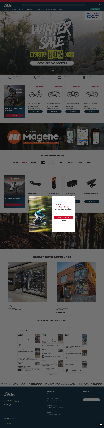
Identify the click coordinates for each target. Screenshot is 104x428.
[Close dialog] (74, 198)
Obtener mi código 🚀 (63, 217)
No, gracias (63, 220)
